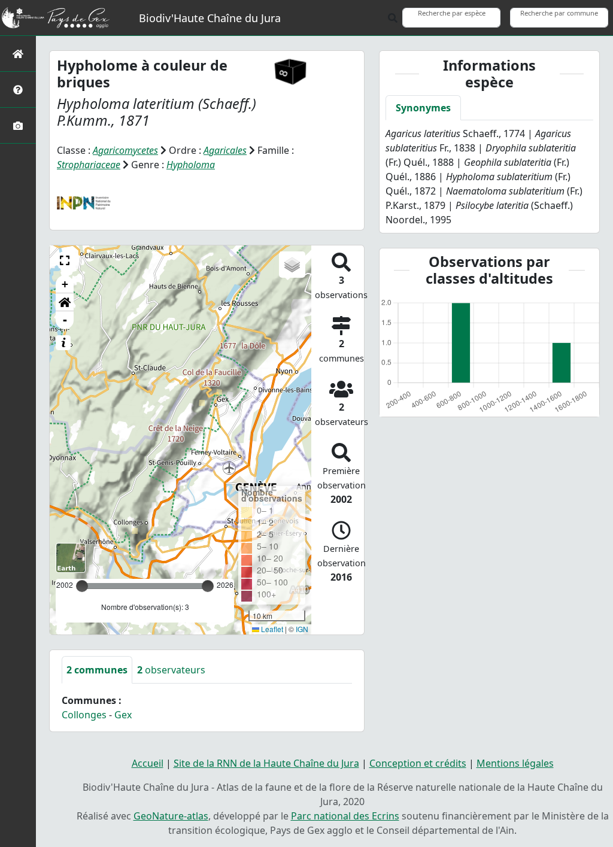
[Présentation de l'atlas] (18, 89)
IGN (302, 629)
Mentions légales (515, 763)
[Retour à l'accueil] (18, 53)
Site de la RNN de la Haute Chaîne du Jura (266, 763)
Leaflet (271, 629)
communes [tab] (97, 669)
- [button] (65, 320)
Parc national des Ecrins (345, 815)
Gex (123, 714)
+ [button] (65, 284)
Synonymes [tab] (423, 107)
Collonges (84, 714)
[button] (65, 260)
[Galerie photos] (18, 125)
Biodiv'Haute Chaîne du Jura (210, 18)
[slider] (208, 586)
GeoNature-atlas (170, 815)
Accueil (147, 763)
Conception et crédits (417, 763)
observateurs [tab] (171, 669)
